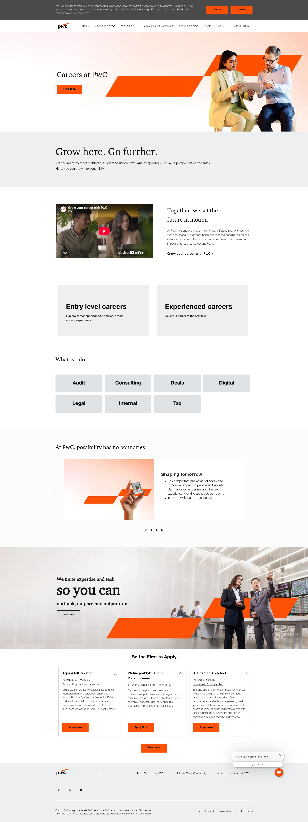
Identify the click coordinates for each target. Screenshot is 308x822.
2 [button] (151, 530)
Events (207, 26)
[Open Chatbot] (279, 772)
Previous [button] (54, 492)
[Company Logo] (64, 26)
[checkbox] (115, 674)
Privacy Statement (205, 811)
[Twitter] (69, 790)
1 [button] (146, 530)
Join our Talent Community (158, 26)
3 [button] (156, 530)
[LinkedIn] (59, 790)
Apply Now (79, 727)
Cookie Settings (245, 811)
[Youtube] (80, 790)
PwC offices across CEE (150, 774)
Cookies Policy (225, 811)
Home (85, 26)
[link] (69, 89)
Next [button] (254, 492)
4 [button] (161, 530)
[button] (154, 748)
